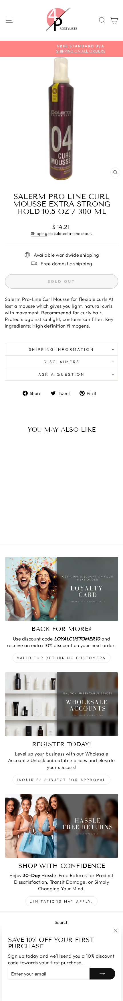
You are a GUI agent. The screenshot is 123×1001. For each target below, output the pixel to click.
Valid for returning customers (61, 658)
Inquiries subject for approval (61, 780)
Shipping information (61, 349)
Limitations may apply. (61, 901)
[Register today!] (61, 704)
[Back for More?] (61, 589)
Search (61, 922)
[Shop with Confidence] (61, 826)
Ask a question (61, 374)
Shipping (39, 233)
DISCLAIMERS (61, 361)
